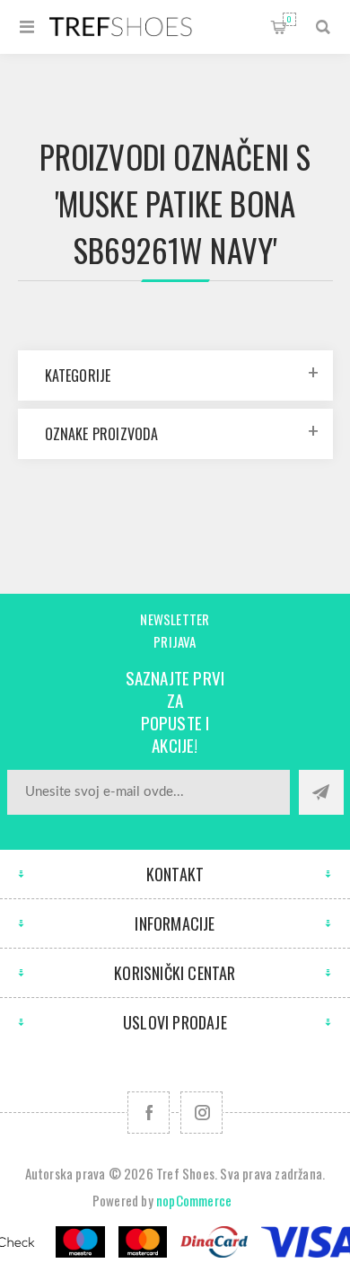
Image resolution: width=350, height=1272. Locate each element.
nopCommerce (194, 1200)
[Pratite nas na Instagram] (201, 1112)
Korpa (289, 19)
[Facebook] (148, 1112)
